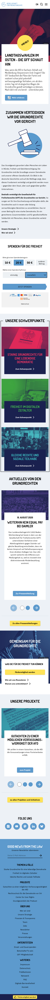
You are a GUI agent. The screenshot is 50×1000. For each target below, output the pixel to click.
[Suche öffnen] (41, 4)
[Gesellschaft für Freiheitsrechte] (12, 4)
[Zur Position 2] (27, 607)
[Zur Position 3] (30, 784)
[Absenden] (40, 855)
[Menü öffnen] (46, 4)
